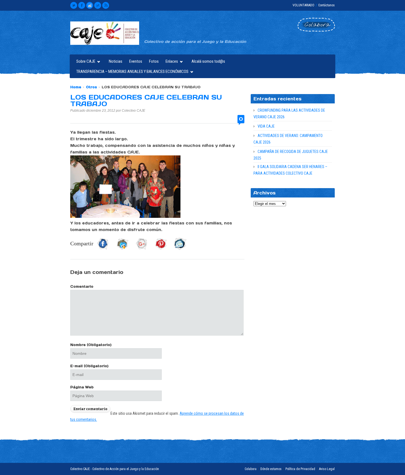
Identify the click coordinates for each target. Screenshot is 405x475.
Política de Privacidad (300, 469)
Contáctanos (326, 5)
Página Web (82, 387)
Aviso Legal (327, 469)
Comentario (81, 286)
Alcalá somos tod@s (208, 61)
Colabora (250, 469)
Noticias (115, 61)
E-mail (89, 366)
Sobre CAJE (84, 62)
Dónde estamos (271, 469)
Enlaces (170, 62)
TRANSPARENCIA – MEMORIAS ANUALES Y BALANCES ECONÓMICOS (131, 72)
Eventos (135, 61)
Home (75, 87)
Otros (91, 87)
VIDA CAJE (266, 126)
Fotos (154, 61)
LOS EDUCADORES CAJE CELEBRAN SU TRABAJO (146, 100)
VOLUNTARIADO (303, 5)
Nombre (91, 345)
